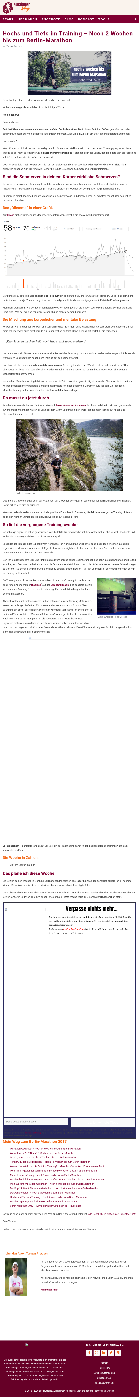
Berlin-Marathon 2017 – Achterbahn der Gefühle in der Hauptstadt (45, 1205)
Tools (104, 19)
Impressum (104, 1368)
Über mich (27, 19)
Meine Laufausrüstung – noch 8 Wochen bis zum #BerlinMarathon (45, 1175)
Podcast (86, 19)
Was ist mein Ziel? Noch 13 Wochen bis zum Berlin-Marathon (42, 1153)
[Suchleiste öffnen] (135, 19)
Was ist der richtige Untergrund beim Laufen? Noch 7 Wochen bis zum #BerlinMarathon (57, 1179)
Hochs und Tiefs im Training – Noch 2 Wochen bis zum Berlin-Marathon (48, 1197)
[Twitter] (111, 1353)
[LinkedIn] (104, 1353)
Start (8, 19)
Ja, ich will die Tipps (103, 1123)
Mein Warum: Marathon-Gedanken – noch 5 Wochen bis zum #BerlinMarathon (52, 1183)
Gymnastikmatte (59, 584)
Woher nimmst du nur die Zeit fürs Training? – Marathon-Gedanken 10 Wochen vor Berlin (57, 1166)
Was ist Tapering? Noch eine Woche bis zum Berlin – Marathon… (44, 1201)
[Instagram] (97, 1353)
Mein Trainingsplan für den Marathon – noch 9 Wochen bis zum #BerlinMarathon (53, 1170)
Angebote (50, 19)
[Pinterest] (118, 1353)
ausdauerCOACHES (104, 1383)
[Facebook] (89, 1353)
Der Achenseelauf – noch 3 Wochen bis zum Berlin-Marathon (42, 1192)
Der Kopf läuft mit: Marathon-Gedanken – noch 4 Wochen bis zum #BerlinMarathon (54, 1188)
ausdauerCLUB (104, 1378)
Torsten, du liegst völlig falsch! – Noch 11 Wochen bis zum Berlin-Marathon (50, 1161)
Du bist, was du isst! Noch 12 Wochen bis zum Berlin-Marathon (43, 1157)
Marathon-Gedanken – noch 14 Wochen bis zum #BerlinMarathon (45, 1148)
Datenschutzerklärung (104, 1373)
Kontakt (104, 1363)
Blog (69, 19)
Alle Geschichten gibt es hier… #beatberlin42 (112, 1214)
